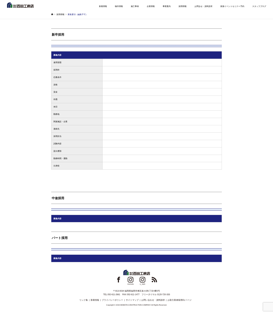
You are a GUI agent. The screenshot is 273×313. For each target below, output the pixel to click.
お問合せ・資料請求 (203, 6)
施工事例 (135, 6)
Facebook (118, 279)
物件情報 (119, 6)
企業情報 (151, 6)
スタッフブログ (259, 6)
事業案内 (167, 6)
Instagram (130, 279)
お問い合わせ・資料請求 (153, 300)
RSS (154, 279)
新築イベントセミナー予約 (232, 6)
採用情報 (183, 6)
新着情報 (103, 6)
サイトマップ (132, 300)
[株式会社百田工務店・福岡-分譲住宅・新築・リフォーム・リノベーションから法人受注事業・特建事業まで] (20, 5)
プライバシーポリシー (112, 300)
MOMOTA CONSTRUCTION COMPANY (135, 305)
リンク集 (83, 300)
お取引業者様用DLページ (179, 300)
